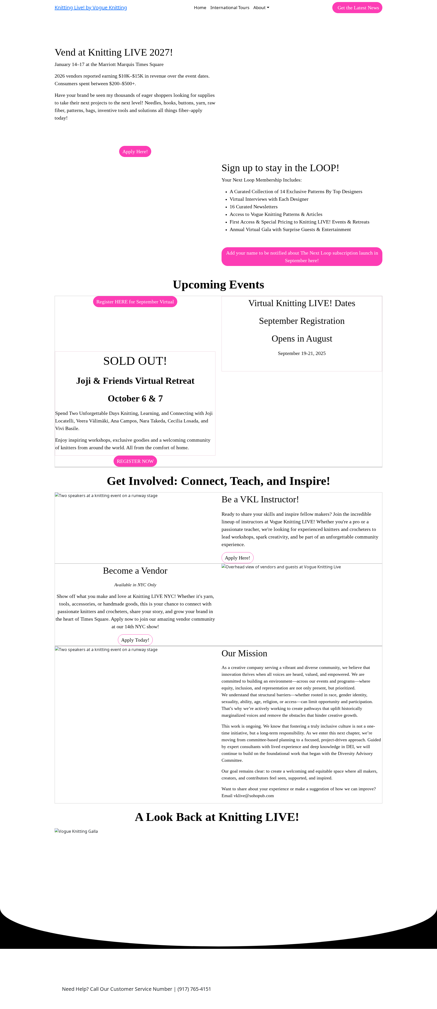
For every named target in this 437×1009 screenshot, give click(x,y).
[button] (357, 7)
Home (200, 7)
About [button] (259, 7)
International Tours (229, 7)
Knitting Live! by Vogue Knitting (91, 7)
